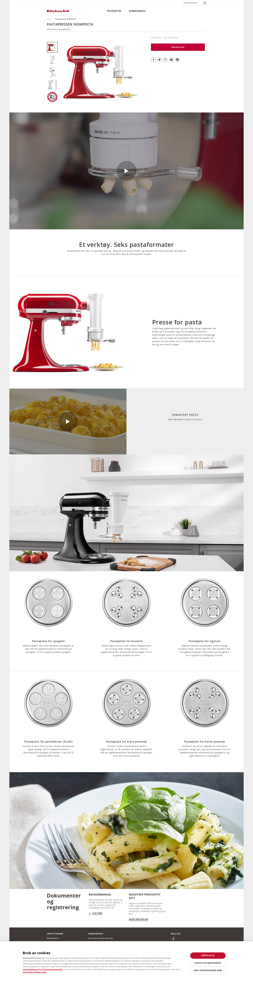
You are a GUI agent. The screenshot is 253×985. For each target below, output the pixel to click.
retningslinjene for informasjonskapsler (43, 969)
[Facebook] (173, 938)
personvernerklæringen (34, 972)
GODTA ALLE (207, 955)
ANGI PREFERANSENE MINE (208, 970)
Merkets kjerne (53, 938)
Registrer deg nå (138, 919)
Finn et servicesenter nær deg (100, 938)
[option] (52, 47)
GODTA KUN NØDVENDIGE (208, 963)
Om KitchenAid (190, 3)
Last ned (97, 913)
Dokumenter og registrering (58, 29)
